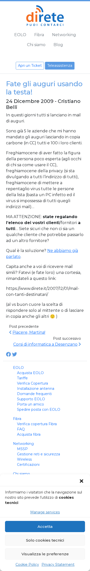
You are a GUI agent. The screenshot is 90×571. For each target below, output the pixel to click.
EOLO (20, 34)
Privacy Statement (58, 564)
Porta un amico (30, 404)
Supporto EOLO (31, 399)
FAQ (21, 429)
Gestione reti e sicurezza (38, 454)
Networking (64, 34)
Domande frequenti (34, 394)
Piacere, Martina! (28, 332)
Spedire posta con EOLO (38, 409)
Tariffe (22, 378)
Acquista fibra (28, 434)
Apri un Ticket (30, 65)
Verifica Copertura (32, 383)
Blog (58, 44)
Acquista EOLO (30, 373)
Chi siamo (36, 44)
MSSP (22, 449)
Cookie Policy (27, 564)
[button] (82, 481)
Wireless (24, 459)
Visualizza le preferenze (45, 554)
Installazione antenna (35, 388)
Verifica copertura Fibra (37, 424)
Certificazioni (28, 464)
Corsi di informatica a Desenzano (45, 344)
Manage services (45, 512)
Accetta (45, 526)
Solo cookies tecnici (45, 540)
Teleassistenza (59, 65)
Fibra (39, 34)
